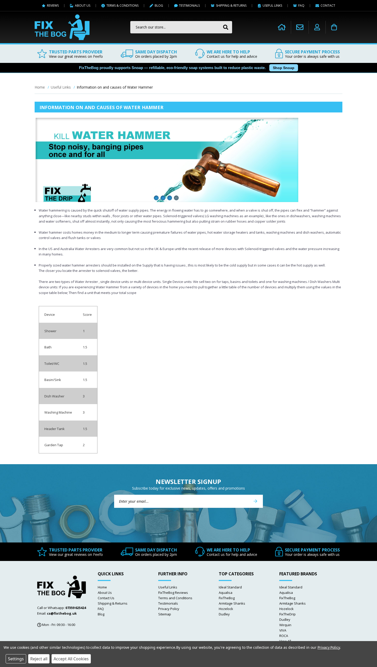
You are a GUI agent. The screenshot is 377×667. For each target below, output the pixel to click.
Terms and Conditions (175, 598)
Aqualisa (225, 592)
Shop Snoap (283, 68)
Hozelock (226, 608)
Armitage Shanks (232, 603)
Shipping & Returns (112, 603)
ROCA (283, 635)
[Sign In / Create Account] (317, 27)
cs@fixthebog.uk (62, 613)
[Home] (282, 27)
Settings (16, 659)
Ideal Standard (230, 587)
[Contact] (300, 27)
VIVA (282, 630)
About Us (105, 592)
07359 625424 (75, 607)
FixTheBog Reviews (173, 592)
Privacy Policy (168, 608)
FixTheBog (227, 598)
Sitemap (164, 614)
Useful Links (167, 587)
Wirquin (285, 625)
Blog (101, 614)
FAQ (101, 608)
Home (102, 587)
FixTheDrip (287, 614)
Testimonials (168, 603)
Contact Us (106, 598)
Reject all (38, 659)
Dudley (224, 614)
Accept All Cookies (71, 659)
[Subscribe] (255, 501)
